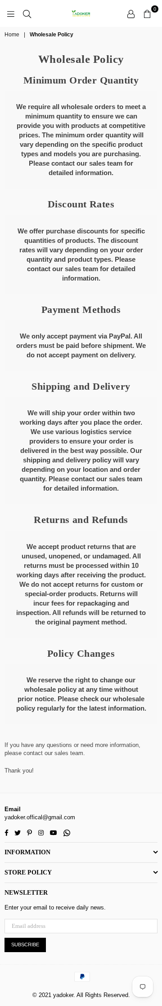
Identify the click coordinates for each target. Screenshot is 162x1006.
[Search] (27, 13)
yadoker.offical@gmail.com (39, 817)
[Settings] (131, 13)
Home (11, 34)
